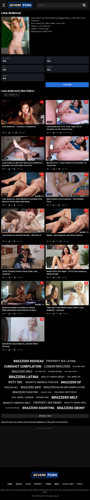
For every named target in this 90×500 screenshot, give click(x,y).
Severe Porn (42, 496)
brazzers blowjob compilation (64, 387)
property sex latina (61, 361)
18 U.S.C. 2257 (68, 484)
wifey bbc (15, 382)
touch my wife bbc (12, 408)
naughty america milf (17, 402)
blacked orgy (46, 392)
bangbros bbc (42, 397)
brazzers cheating (25, 392)
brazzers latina (23, 377)
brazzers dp (71, 382)
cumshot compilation (22, 366)
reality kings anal (75, 402)
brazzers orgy (22, 371)
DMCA (56, 484)
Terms (48, 484)
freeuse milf (11, 387)
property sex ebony (48, 402)
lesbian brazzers (57, 366)
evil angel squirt (71, 371)
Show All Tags (45, 416)
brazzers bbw (31, 387)
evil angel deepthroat (65, 392)
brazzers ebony (71, 408)
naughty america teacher (41, 382)
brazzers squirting (38, 408)
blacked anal (79, 366)
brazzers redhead (29, 361)
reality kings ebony (53, 376)
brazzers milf (65, 397)
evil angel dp (74, 377)
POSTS (79, 484)
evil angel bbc (40, 371)
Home (10, 484)
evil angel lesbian (23, 397)
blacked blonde (55, 372)
